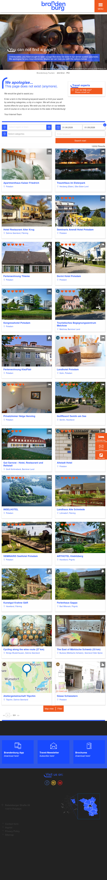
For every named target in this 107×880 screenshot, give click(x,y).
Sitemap (9, 834)
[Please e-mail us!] (86, 90)
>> (18, 715)
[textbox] (15, 133)
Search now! (80, 140)
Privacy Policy (12, 831)
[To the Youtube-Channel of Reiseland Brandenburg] (60, 782)
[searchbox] (21, 127)
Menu (100, 8)
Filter (60, 708)
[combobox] (26, 127)
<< (4, 715)
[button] (101, 455)
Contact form (12, 823)
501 (14, 715)
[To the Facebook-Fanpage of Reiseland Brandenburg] (47, 782)
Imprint (8, 827)
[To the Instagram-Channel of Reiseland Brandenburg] (53, 782)
